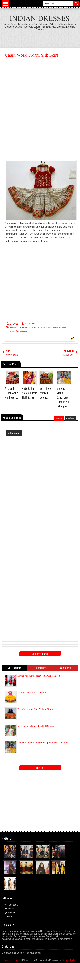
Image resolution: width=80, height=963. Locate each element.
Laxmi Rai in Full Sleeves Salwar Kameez (38, 675)
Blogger (59, 418)
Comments (41, 668)
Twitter (11, 908)
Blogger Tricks (69, 960)
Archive (67, 668)
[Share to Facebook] (7, 855)
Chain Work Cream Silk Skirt (31, 55)
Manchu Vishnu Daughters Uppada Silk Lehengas (42, 742)
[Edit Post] (72, 339)
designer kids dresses (19, 327)
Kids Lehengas (54, 327)
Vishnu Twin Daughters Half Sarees (35, 726)
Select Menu (5, 3)
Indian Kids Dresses (38, 327)
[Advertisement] (41, 37)
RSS (9, 916)
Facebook (70, 418)
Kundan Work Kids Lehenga (31, 692)
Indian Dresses (40, 18)
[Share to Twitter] (11, 855)
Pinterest (11, 912)
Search (76, 3)
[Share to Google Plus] (14, 855)
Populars (16, 668)
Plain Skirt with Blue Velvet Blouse (35, 709)
